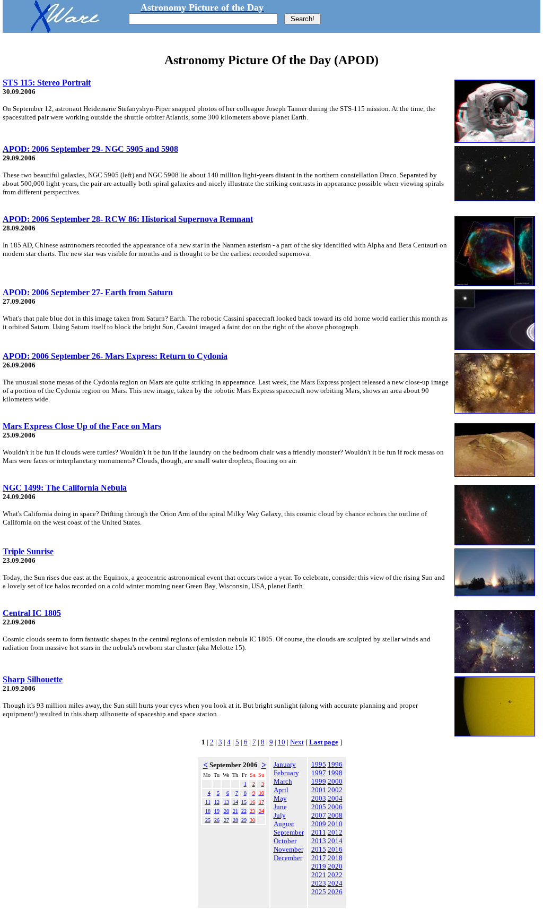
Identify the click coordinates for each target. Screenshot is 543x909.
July (280, 815)
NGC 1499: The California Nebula (65, 487)
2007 (318, 815)
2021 (318, 875)
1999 (318, 781)
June (280, 807)
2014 (335, 841)
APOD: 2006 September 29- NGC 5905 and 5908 (90, 148)
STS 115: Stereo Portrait (47, 82)
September (289, 832)
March (283, 781)
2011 (318, 832)
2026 (335, 892)
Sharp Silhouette (33, 679)
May (280, 798)
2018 (335, 858)
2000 (335, 781)
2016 (335, 849)
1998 (335, 773)
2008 (335, 815)
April (281, 790)
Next (297, 742)
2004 (335, 798)
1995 (318, 764)
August (284, 824)
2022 (335, 875)
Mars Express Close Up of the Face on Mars (82, 426)
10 (281, 742)
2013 (318, 841)
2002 (335, 790)
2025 (318, 892)
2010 (335, 824)
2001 (318, 790)
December (288, 858)
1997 (318, 773)
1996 (335, 764)
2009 (318, 824)
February (286, 773)
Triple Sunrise (28, 551)
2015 (318, 849)
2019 (318, 866)
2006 (335, 807)
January (285, 764)
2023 (318, 883)
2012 (335, 832)
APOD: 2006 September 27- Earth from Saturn (88, 292)
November (288, 849)
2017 (318, 858)
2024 (335, 883)
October (285, 841)
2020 (335, 866)
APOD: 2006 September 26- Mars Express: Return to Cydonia (115, 356)
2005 (318, 807)
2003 (318, 798)
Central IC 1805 (32, 613)
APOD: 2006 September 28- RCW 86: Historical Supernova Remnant (128, 219)
